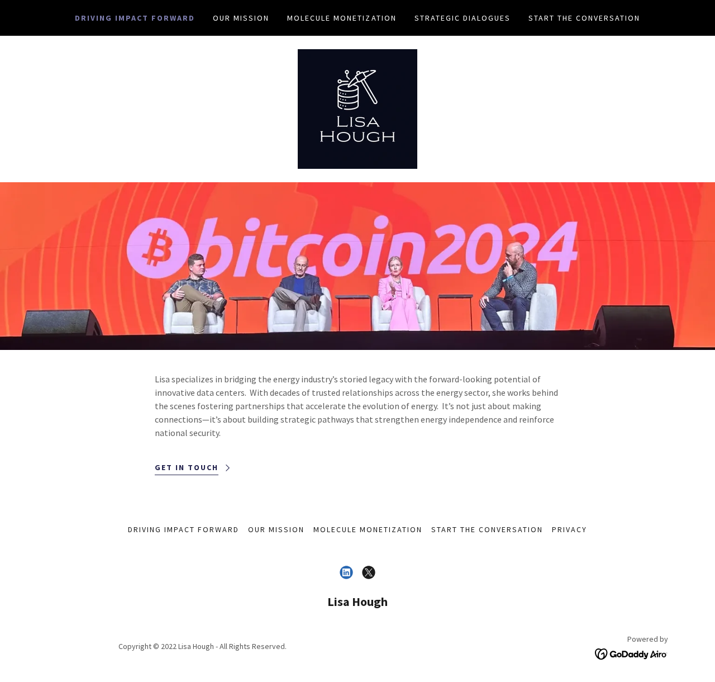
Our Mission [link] (241, 18)
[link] (357, 107)
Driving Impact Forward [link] (135, 18)
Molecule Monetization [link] (341, 18)
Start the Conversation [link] (584, 18)
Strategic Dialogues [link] (462, 18)
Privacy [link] (569, 529)
